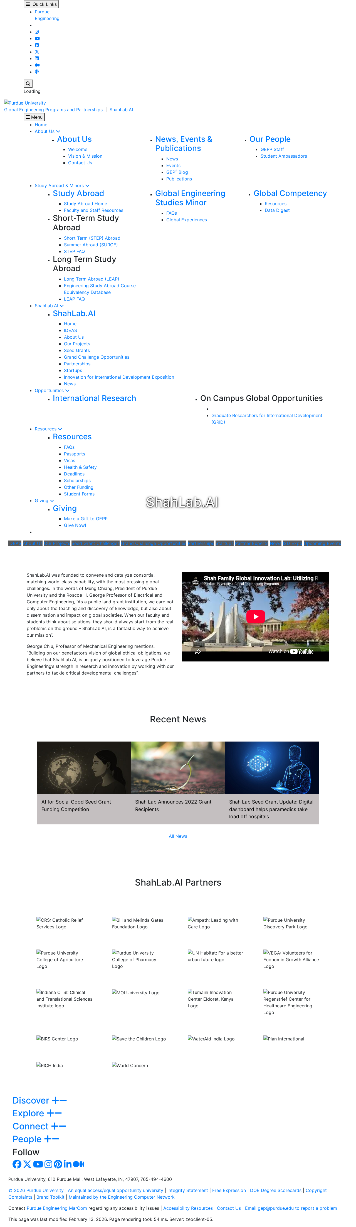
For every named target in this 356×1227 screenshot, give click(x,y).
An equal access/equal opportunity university (115, 1190)
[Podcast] (37, 72)
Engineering (47, 18)
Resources (275, 203)
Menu (36, 117)
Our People (270, 139)
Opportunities (50, 390)
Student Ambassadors (284, 156)
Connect (32, 1126)
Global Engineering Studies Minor (190, 198)
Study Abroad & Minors (60, 185)
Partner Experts (251, 543)
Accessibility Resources (188, 1208)
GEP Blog (177, 172)
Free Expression (229, 1190)
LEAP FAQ (74, 299)
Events (173, 165)
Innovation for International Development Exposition (119, 377)
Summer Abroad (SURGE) (91, 244)
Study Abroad (78, 193)
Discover (32, 1100)
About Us (45, 131)
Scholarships (77, 480)
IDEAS (70, 330)
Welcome (77, 149)
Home (41, 124)
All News (178, 836)
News (172, 159)
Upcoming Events (322, 543)
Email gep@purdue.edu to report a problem (291, 1208)
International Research (94, 398)
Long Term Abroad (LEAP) (91, 279)
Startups (73, 370)
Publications (179, 179)
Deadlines (74, 474)
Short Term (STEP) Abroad (92, 238)
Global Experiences (186, 219)
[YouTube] (37, 38)
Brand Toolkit (50, 1197)
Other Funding (78, 487)
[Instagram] (37, 31)
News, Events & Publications (183, 143)
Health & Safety (80, 467)
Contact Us (80, 162)
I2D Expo (292, 543)
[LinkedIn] (37, 58)
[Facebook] (37, 45)
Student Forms (79, 494)
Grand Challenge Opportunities (96, 357)
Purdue (42, 11)
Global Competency (290, 193)
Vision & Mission (85, 156)
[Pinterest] (58, 1166)
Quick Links (43, 4)
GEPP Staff (272, 149)
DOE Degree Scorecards (275, 1190)
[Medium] (37, 65)
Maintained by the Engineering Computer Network (122, 1197)
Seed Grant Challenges (95, 543)
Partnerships (77, 363)
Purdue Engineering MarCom (57, 1208)
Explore (29, 1113)
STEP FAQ (74, 251)
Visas (69, 460)
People (28, 1139)
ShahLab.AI (121, 109)
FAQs (171, 213)
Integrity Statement (187, 1190)
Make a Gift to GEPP (86, 518)
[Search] (28, 84)
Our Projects (77, 343)
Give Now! (75, 525)
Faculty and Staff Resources (93, 210)
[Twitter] (37, 51)
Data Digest (277, 210)
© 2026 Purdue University (36, 1190)
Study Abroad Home (85, 203)
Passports (74, 454)
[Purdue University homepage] (25, 102)
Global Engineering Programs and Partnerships (53, 109)
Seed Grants (77, 350)
